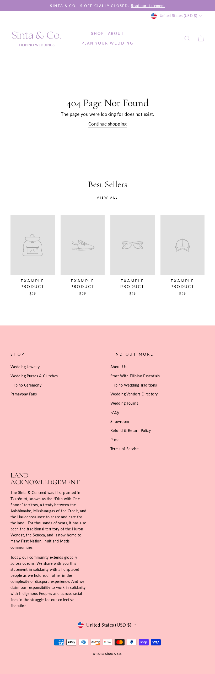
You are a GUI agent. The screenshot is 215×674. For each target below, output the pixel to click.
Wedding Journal (124, 403)
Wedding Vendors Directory (134, 394)
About (116, 33)
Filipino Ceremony (25, 385)
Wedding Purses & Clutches (34, 376)
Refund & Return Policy (130, 430)
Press (114, 439)
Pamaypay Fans (23, 394)
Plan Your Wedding (107, 43)
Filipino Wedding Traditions (133, 385)
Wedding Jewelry (25, 367)
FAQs (115, 412)
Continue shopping (107, 124)
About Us (118, 367)
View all (107, 197)
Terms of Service (124, 449)
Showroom (119, 421)
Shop (97, 33)
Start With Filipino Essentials (135, 376)
